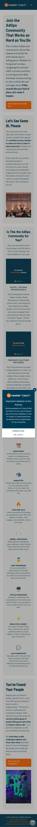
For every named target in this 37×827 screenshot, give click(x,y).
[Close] (35, 390)
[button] (32, 822)
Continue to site (18, 431)
